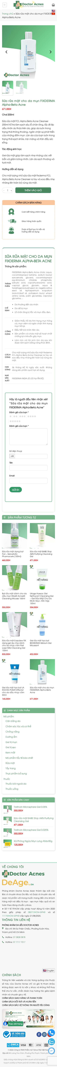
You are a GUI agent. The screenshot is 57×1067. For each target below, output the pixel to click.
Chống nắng (12, 731)
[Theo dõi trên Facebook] (39, 1034)
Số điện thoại (15, 451)
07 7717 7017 (19, 942)
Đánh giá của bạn (19, 412)
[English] (48, 970)
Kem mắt (10, 752)
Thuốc (6, 778)
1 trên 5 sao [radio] (10, 416)
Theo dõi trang (15, 1023)
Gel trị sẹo (11, 747)
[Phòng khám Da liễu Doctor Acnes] (28, 5)
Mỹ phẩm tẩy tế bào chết (19, 757)
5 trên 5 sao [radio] (15, 421)
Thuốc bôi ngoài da (16, 783)
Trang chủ (7, 13)
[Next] (50, 52)
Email (12, 475)
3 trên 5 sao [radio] (22, 416)
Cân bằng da (13, 720)
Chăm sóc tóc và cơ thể (18, 726)
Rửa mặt (10, 762)
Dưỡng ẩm (11, 736)
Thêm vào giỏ (33, 190)
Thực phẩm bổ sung (16, 773)
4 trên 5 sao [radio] (31, 416)
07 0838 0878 (19, 937)
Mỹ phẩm (8, 716)
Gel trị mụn (11, 742)
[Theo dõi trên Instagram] (44, 1034)
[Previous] (6, 52)
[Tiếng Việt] (53, 14)
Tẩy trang (11, 768)
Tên (11, 462)
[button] (4, 5)
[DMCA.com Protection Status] (13, 1044)
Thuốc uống (12, 788)
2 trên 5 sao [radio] (15, 416)
